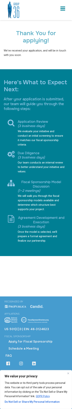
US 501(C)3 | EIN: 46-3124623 (26, 329)
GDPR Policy (43, 396)
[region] (36, 389)
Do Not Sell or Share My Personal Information (32, 401)
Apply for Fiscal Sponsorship (30, 341)
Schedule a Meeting (23, 348)
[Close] (68, 373)
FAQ (9, 356)
